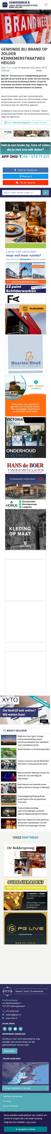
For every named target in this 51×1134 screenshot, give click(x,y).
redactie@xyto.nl (13, 1014)
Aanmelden (9, 1051)
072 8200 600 (12, 1011)
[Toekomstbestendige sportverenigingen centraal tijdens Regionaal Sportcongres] (9, 812)
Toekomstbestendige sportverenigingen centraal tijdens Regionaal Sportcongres (33, 811)
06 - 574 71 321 (36, 156)
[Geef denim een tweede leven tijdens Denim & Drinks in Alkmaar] (9, 788)
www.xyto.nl (11, 1018)
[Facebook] (4, 1029)
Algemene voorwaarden (12, 1096)
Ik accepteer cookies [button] (25, 1129)
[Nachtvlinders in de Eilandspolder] (9, 753)
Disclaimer (7, 1101)
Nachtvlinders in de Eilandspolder (34, 749)
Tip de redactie (27, 182)
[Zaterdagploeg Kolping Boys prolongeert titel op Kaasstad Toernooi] (9, 800)
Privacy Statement (10, 1106)
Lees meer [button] (31, 1122)
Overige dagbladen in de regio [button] (17, 1088)
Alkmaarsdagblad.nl (19, 2)
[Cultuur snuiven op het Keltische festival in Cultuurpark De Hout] (9, 764)
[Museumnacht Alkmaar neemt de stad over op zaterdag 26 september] (9, 776)
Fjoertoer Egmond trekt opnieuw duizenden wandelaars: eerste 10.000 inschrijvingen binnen (33, 822)
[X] (10, 1029)
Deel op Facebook (27, 170)
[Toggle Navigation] (46, 5)
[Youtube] (15, 1029)
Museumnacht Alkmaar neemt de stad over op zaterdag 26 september (33, 776)
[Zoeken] (45, 192)
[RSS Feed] (21, 1029)
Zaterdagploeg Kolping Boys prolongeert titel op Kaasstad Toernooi (32, 799)
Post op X (27, 176)
